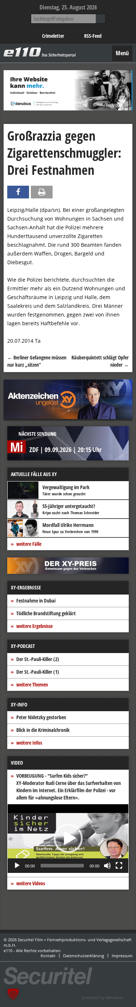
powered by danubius (102, 997)
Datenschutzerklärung (83, 955)
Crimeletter (53, 35)
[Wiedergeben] (17, 865)
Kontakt (48, 955)
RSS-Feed (93, 35)
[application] (68, 838)
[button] (68, 838)
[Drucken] (42, 192)
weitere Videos (30, 883)
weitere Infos (29, 742)
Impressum (122, 955)
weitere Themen (32, 684)
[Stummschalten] (107, 865)
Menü (122, 53)
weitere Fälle (28, 543)
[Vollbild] (119, 865)
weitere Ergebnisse (34, 626)
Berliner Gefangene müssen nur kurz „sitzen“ (36, 361)
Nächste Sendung (37, 433)
